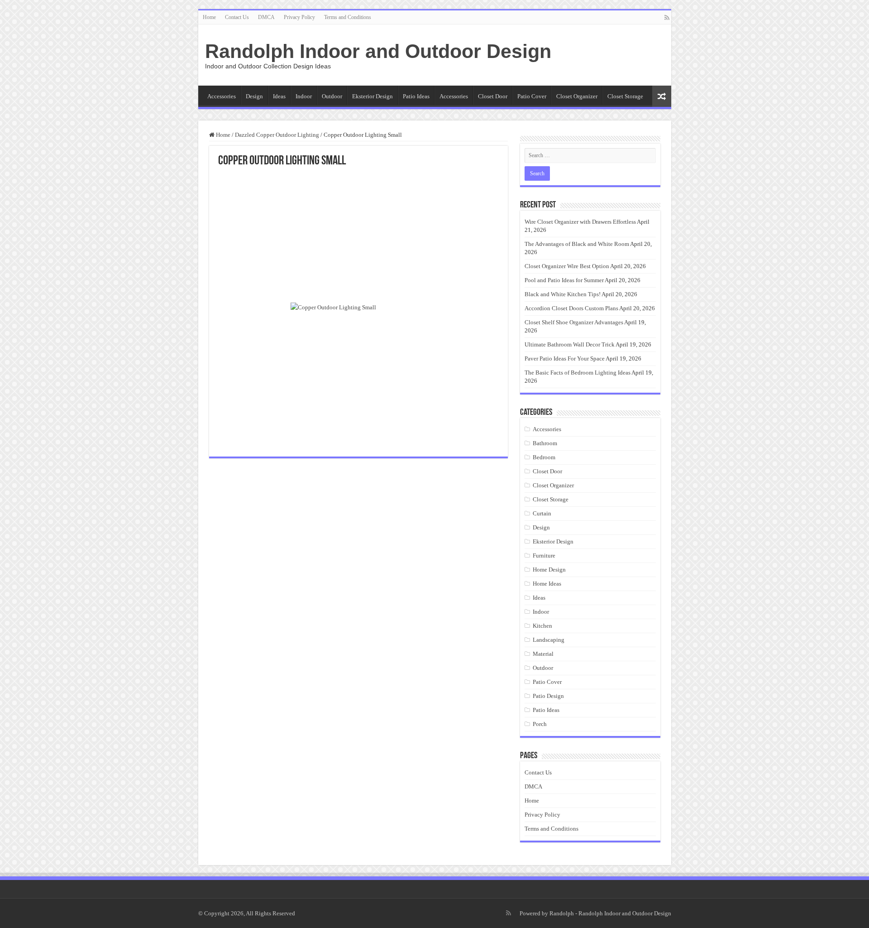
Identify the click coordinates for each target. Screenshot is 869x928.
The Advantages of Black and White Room (577, 243)
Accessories (221, 96)
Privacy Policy (299, 17)
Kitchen (542, 625)
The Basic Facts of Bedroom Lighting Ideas (577, 372)
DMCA (266, 17)
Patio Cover (531, 96)
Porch (540, 724)
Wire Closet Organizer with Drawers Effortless (580, 221)
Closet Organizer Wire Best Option (567, 266)
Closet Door (492, 96)
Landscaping (548, 639)
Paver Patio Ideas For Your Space (565, 358)
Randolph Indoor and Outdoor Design (378, 51)
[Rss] (667, 17)
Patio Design (548, 695)
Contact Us (237, 17)
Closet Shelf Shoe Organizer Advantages (574, 322)
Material (543, 653)
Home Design (549, 569)
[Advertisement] (358, 235)
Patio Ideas (416, 96)
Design (254, 96)
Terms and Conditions (347, 17)
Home (209, 17)
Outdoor (332, 96)
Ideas (279, 96)
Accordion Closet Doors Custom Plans (571, 308)
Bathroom (545, 443)
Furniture (544, 555)
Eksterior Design (372, 96)
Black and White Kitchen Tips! (563, 294)
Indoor (304, 96)
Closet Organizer (576, 96)
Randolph (561, 913)
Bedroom (544, 457)
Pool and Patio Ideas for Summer (564, 280)
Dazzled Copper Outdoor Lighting (277, 134)
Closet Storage (625, 96)
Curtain (542, 513)
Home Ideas (547, 583)
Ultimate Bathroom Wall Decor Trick (570, 344)
